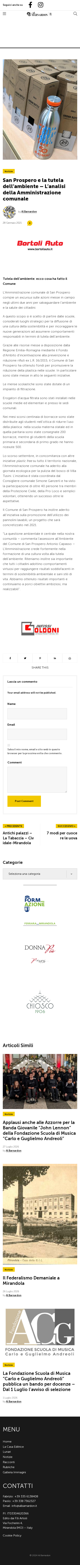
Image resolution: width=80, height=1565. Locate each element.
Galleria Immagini (14, 1472)
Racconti (9, 1462)
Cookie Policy (12, 1535)
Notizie (9, 171)
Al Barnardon (29, 211)
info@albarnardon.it (24, 1506)
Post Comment (24, 801)
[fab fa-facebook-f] (28, 5)
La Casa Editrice (13, 1446)
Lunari (7, 1451)
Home (7, 1441)
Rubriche (9, 1467)
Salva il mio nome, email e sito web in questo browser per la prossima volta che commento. (34, 751)
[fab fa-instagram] (39, 5)
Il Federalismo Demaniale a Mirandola (31, 1280)
